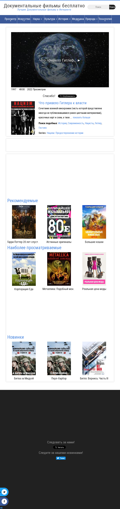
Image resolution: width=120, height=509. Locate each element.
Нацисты (89, 123)
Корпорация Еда (62, 289)
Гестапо (43, 127)
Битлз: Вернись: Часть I (75, 242)
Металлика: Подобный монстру (99, 289)
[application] (60, 59)
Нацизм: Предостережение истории (65, 132)
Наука (36, 19)
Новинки (15, 337)
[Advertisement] (60, 145)
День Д (94, 378)
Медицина (78, 19)
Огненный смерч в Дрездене (24, 378)
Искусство (24, 19)
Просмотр (10, 19)
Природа (90, 19)
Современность (76, 123)
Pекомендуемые (22, 200)
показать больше (81, 117)
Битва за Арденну (59, 378)
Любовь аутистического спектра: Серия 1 (35, 289)
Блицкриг (40, 242)
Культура (50, 19)
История (63, 19)
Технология (105, 19)
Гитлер (98, 123)
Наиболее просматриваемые (34, 247)
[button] (60, 60)
